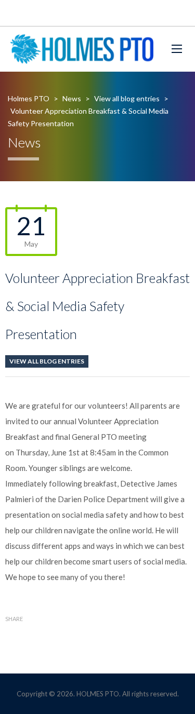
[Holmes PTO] (81, 49)
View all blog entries (46, 361)
